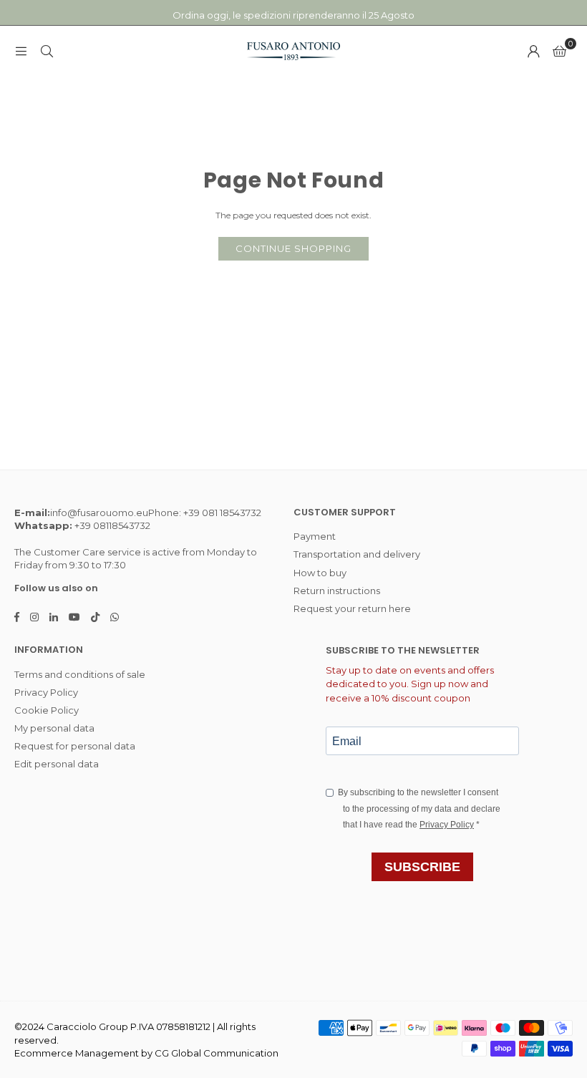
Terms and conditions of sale (79, 674)
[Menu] (21, 50)
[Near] (46, 50)
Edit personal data (56, 763)
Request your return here (352, 608)
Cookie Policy (46, 710)
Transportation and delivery (357, 554)
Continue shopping (293, 248)
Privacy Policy (46, 692)
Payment (315, 536)
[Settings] (533, 51)
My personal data (54, 728)
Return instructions (337, 590)
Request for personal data (74, 746)
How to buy (320, 572)
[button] (559, 51)
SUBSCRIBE (422, 867)
